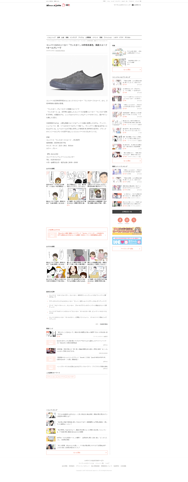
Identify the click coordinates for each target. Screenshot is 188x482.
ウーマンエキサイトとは (86, 463)
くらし (108, 1)
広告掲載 (123, 466)
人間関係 (88, 37)
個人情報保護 (95, 466)
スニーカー (70, 376)
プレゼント (131, 1)
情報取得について (106, 466)
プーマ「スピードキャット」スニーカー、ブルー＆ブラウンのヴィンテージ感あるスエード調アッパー (78, 306)
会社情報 (64, 466)
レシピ (112, 1)
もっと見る (76, 452)
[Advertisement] (94, 21)
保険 (67, 37)
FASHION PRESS (60, 50)
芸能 (101, 37)
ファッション (108, 37)
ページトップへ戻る (127, 248)
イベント (95, 37)
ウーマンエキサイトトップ (122, 5)
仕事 (58, 37)
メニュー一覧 (138, 1)
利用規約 (71, 466)
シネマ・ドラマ (118, 37)
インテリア (73, 37)
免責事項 (116, 466)
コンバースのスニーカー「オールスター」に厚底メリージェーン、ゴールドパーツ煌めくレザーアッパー (78, 318)
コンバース (61, 376)
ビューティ (118, 1)
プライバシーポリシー (83, 466)
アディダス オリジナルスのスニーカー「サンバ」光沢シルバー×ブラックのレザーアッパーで (77, 301)
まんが (123, 1)
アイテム (81, 37)
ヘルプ (107, 463)
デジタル (127, 37)
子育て (104, 1)
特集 (113, 45)
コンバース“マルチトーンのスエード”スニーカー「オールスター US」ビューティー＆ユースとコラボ (78, 312)
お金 (62, 37)
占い (127, 1)
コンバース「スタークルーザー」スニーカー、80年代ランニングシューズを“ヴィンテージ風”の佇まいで (77, 296)
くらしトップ (51, 37)
